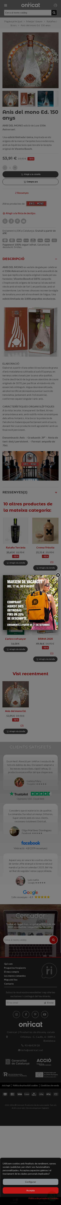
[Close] (58, 575)
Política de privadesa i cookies (43, 1198)
